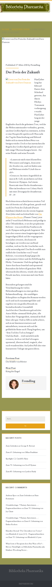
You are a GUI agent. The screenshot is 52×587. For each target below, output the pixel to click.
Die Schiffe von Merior (16, 361)
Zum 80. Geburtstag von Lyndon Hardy (21, 472)
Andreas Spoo (11, 495)
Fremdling (35, 65)
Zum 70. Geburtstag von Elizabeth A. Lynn (24, 537)
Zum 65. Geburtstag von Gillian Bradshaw (22, 452)
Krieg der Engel (13, 371)
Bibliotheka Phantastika (26, 571)
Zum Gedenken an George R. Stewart (20, 446)
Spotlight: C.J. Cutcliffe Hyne (17, 459)
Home (5, 29)
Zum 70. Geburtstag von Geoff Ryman (21, 465)
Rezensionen (21, 29)
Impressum (26, 583)
